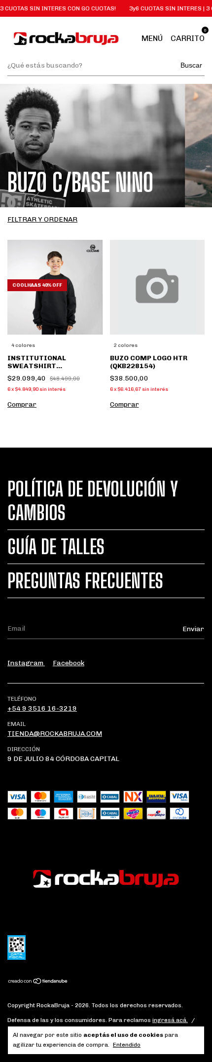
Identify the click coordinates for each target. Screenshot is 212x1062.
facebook (68, 663)
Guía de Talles (56, 547)
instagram (26, 663)
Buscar (191, 65)
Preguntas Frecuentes (85, 581)
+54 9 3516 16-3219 (42, 708)
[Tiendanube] (38, 982)
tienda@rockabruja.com (54, 733)
